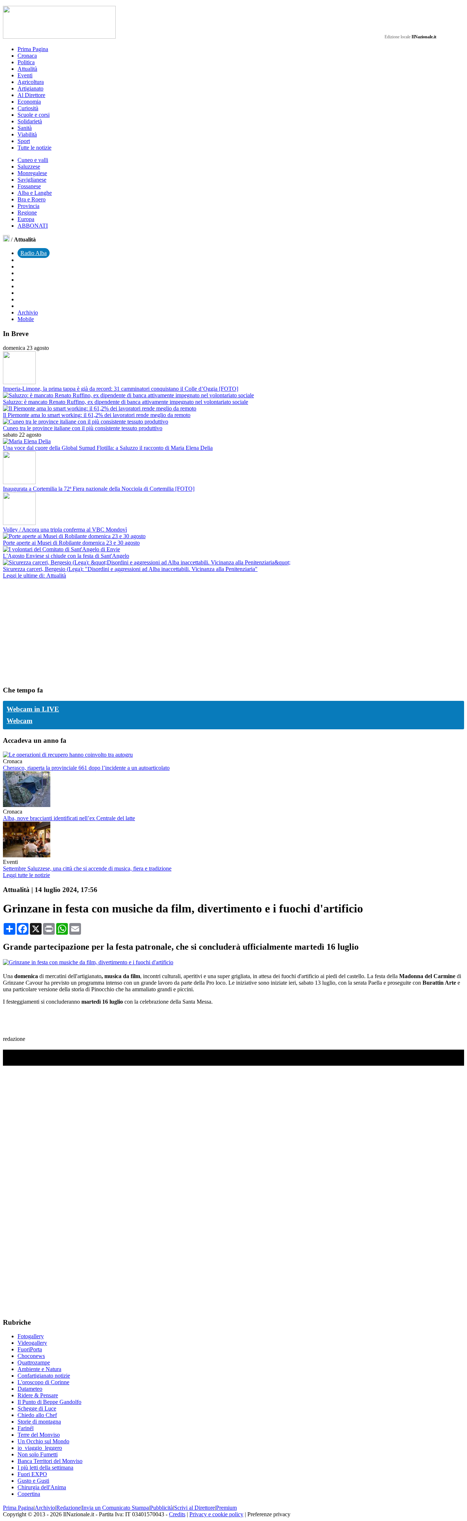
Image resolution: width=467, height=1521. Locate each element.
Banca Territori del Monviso (50, 1461)
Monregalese (32, 173)
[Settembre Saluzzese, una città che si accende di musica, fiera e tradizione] (26, 855)
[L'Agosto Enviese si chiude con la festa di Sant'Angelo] (61, 549)
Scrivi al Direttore (194, 1508)
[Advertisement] (57, 631)
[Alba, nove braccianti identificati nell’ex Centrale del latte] (26, 805)
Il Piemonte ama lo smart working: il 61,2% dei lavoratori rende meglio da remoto (96, 415)
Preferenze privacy (268, 1514)
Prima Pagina (33, 49)
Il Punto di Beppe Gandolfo (49, 1402)
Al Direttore (31, 95)
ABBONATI (33, 226)
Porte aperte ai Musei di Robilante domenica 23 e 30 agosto (71, 543)
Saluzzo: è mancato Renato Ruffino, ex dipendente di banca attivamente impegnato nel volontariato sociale (125, 402)
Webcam (19, 721)
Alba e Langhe (35, 193)
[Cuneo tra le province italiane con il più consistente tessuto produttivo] (85, 421)
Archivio (28, 312)
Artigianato (30, 88)
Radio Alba (33, 253)
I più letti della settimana (45, 1467)
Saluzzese (29, 166)
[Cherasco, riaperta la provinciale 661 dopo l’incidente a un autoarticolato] (68, 755)
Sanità (25, 128)
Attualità (27, 69)
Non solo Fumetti (38, 1454)
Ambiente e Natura (39, 1369)
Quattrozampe (34, 1362)
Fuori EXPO (32, 1474)
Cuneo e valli (33, 160)
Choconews (31, 1356)
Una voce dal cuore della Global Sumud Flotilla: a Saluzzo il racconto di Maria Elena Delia (108, 448)
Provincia (28, 206)
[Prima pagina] (6, 239)
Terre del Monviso (39, 1435)
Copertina (29, 1494)
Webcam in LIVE (33, 709)
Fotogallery (31, 1336)
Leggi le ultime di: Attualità (34, 575)
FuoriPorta (30, 1349)
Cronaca (27, 56)
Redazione (68, 1508)
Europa (26, 219)
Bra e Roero (32, 199)
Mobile (26, 319)
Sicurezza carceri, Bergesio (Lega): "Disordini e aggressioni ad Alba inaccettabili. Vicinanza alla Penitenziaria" (130, 569)
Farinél (26, 1428)
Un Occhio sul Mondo (43, 1441)
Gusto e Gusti (33, 1481)
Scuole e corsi (34, 115)
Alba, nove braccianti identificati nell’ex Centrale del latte (69, 818)
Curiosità (28, 108)
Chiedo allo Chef (37, 1415)
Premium (226, 1508)
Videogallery (32, 1343)
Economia (29, 102)
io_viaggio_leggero (40, 1448)
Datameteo (30, 1389)
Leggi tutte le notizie (26, 875)
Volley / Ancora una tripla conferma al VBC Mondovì (65, 529)
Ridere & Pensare (38, 1395)
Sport (24, 141)
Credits (177, 1514)
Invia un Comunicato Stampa (115, 1508)
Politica (26, 62)
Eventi (25, 75)
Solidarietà (30, 121)
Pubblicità (161, 1508)
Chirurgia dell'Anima (42, 1487)
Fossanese (29, 186)
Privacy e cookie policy (216, 1514)
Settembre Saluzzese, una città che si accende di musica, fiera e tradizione (87, 868)
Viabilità (27, 134)
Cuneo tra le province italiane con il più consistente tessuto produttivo (82, 428)
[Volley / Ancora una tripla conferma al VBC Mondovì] (19, 523)
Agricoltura (31, 82)
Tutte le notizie (34, 147)
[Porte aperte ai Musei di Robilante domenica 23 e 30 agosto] (74, 536)
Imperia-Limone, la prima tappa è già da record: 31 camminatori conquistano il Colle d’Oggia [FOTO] (120, 389)
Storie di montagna (39, 1421)
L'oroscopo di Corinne (43, 1382)
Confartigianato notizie (44, 1376)
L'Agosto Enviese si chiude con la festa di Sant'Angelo (66, 556)
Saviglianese (32, 180)
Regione (27, 212)
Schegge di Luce (37, 1408)
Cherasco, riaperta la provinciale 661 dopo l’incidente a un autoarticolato (86, 768)
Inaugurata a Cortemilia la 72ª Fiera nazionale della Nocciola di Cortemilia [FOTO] (98, 489)
